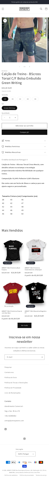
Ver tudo (24, 325)
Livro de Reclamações (13, 393)
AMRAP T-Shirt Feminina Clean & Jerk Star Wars (12, 312)
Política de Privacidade (13, 388)
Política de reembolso (11, 475)
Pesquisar (8, 367)
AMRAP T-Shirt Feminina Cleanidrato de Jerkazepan (33, 269)
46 (36, 99)
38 (5, 99)
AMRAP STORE (11, 470)
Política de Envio (11, 377)
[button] (2, 8)
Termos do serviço (41, 475)
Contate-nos (9, 372)
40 (14, 99)
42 (21, 99)
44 (29, 99)
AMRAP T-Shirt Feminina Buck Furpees (11, 269)
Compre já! (24, 132)
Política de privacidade (27, 475)
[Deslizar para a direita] (29, 66)
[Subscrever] (41, 357)
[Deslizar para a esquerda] (19, 66)
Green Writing (9, 108)
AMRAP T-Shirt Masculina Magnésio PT (35, 312)
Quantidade (5, 113)
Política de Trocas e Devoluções (16, 383)
